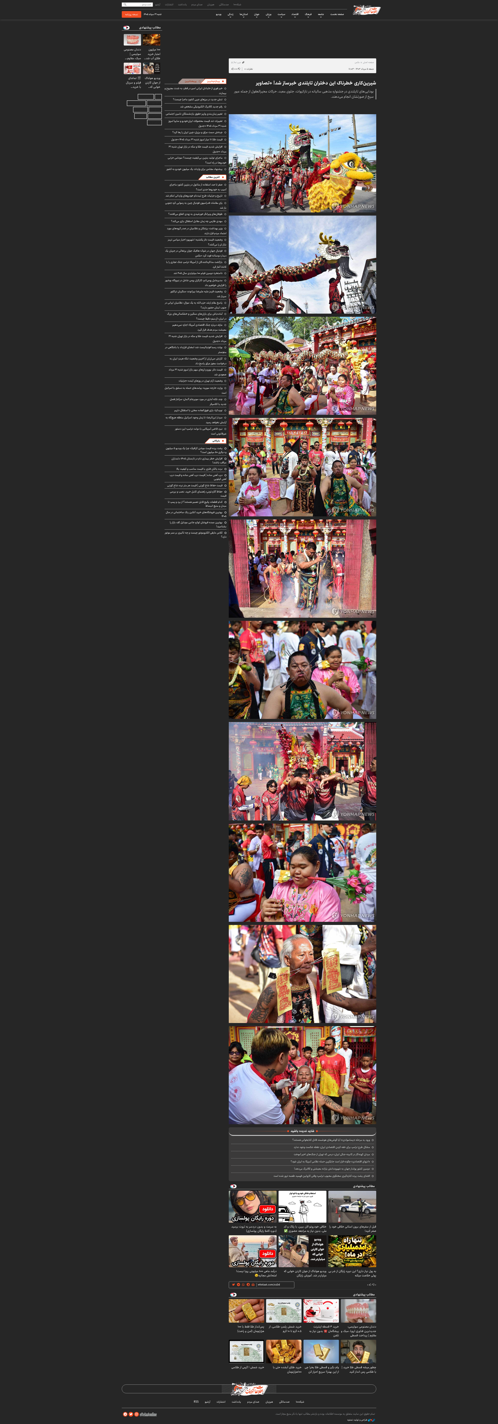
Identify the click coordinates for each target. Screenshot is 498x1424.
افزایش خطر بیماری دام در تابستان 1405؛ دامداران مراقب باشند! (198, 460)
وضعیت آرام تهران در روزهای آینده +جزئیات (201, 381)
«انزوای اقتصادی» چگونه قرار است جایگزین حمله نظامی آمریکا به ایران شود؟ (330, 1161)
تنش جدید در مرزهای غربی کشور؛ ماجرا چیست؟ (198, 99)
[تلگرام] (125, 1414)
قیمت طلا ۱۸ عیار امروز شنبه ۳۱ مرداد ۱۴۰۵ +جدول (197, 139)
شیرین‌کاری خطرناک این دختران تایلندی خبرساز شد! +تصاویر (316, 83)
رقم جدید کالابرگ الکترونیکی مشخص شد (201, 106)
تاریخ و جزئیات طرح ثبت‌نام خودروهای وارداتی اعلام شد (194, 196)
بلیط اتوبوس (154, 122)
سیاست (281, 14)
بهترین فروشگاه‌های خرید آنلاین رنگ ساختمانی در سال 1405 (196, 514)
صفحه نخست (337, 14)
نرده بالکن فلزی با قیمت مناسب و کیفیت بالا (199, 469)
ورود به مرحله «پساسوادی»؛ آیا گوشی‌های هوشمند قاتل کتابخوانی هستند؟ (331, 1140)
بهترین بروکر (154, 116)
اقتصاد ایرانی (140, 109)
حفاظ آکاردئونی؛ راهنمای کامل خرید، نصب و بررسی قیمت (198, 494)
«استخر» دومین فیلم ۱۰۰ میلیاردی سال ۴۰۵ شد (198, 273)
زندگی (230, 14)
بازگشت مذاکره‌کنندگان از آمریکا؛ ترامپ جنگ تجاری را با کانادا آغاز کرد (196, 264)
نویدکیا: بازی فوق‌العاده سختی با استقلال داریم (198, 410)
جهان (257, 14)
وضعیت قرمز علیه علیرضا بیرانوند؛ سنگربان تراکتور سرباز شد (198, 293)
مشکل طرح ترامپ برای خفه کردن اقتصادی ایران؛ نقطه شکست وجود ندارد (332, 1147)
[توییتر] (131, 1414)
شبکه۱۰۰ (237, 4)
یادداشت (182, 4)
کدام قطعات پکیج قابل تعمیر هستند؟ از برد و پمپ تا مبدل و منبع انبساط (197, 504)
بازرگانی (216, 441)
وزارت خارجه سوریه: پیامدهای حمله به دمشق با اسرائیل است (195, 390)
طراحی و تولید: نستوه (357, 1420)
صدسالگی (224, 4)
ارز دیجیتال (141, 116)
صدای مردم (197, 4)
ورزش (268, 14)
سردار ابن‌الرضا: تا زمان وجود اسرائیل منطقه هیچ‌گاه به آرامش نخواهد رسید (196, 420)
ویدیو (218, 14)
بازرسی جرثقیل (146, 97)
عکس (357, 62)
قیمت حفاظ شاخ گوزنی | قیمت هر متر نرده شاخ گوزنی (195, 485)
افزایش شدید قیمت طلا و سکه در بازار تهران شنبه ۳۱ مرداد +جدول (197, 149)
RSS (196, 1402)
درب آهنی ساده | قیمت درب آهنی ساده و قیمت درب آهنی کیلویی (198, 477)
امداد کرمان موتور (136, 103)
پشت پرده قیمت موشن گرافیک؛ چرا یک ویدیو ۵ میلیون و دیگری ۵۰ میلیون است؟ (196, 450)
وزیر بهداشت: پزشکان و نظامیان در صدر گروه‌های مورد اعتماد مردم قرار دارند (196, 230)
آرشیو (157, 4)
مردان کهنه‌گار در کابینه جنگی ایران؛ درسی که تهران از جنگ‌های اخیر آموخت (332, 1154)
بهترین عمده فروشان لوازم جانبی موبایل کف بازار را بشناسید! (198, 524)
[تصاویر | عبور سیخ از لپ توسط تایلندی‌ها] (302, 163)
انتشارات (169, 4)
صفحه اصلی (368, 62)
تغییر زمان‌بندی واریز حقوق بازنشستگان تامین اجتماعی (194, 114)
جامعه (321, 14)
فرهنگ (308, 14)
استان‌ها (244, 14)
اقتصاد (295, 14)
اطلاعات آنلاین (366, 9)
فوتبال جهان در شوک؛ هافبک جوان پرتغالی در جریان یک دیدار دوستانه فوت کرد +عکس (195, 253)
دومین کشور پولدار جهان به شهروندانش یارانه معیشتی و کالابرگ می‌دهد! (332, 1169)
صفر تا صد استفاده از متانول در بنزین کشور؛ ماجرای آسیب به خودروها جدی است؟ (197, 187)
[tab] (215, 81)
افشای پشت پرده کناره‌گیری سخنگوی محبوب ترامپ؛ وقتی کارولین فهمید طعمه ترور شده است (322, 1176)
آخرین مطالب (213, 177)
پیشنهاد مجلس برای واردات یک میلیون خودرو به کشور (195, 169)
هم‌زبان (210, 4)
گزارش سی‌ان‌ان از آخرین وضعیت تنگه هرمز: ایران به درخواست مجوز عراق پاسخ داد (198, 361)
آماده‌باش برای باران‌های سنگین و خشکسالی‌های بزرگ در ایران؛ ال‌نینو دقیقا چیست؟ (196, 316)
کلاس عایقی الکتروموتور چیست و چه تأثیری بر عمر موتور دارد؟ (195, 535)
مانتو (158, 97)
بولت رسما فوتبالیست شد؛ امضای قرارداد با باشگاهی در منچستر (195, 349)
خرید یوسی (155, 109)
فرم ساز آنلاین (154, 103)
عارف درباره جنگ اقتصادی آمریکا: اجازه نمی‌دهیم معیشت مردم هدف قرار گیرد (199, 327)
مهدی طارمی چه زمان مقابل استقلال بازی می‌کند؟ (197, 221)
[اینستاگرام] (136, 1414)
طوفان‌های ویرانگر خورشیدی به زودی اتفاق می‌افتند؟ (195, 214)
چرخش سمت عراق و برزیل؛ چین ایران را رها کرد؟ (197, 132)
